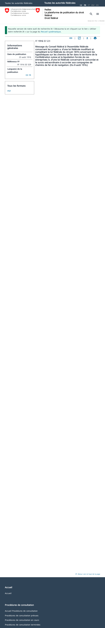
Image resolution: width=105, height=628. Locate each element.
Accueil (8, 593)
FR (85, 5)
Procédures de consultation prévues (21, 615)
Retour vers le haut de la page (87, 574)
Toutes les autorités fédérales (18, 3)
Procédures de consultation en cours (22, 620)
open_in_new (79, 38)
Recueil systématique (51, 31)
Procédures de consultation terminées (22, 624)
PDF (9, 91)
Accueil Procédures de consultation (21, 611)
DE (81, 5)
